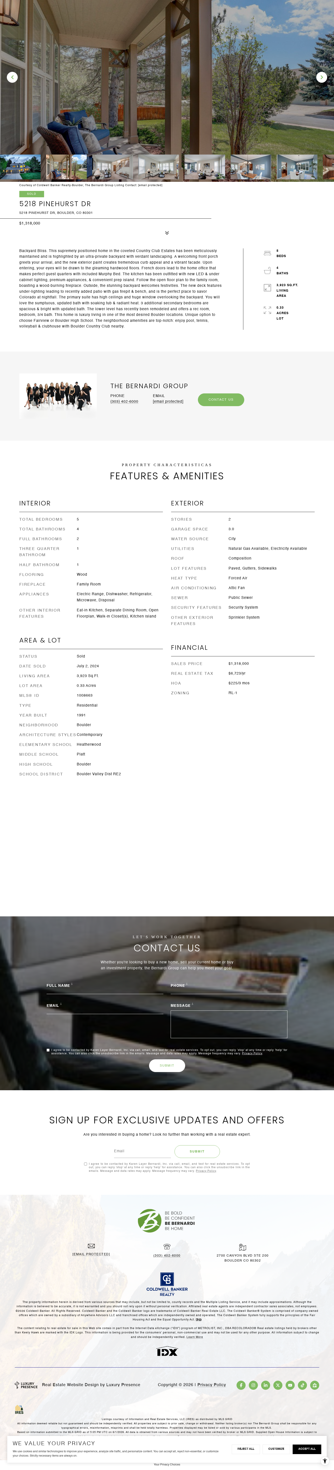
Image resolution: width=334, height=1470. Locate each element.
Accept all (307, 1449)
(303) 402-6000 (124, 402)
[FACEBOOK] (241, 1385)
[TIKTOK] (302, 1385)
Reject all (245, 1449)
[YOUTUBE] (290, 1385)
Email (53, 1006)
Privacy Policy (252, 1053)
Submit (167, 1065)
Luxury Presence (123, 1385)
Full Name (58, 986)
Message (181, 1006)
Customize (276, 1449)
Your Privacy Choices (167, 1464)
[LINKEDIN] (265, 1385)
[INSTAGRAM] (253, 1385)
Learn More (195, 1337)
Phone (178, 986)
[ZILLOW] (314, 1385)
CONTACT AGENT (221, 399)
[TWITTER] (277, 1385)
